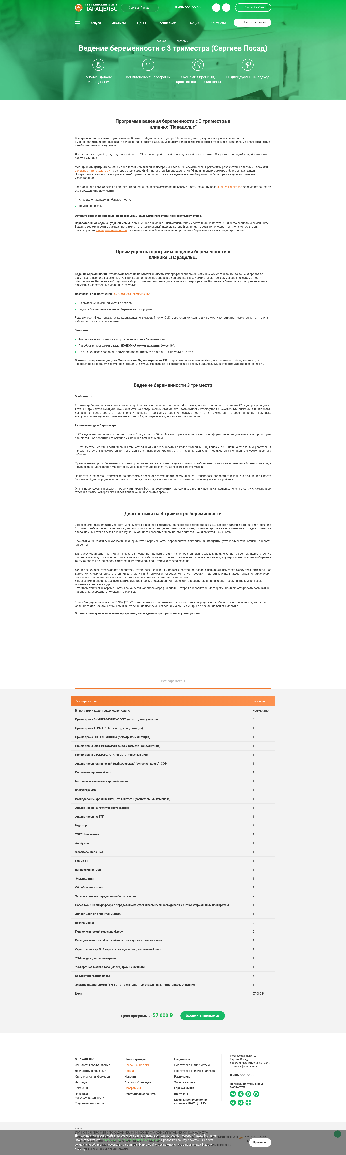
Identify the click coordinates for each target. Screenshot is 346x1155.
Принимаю (260, 1142)
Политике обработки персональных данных (130, 1140)
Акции (194, 23)
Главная (160, 41)
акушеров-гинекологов (111, 230)
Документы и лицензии (90, 1071)
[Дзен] (248, 1103)
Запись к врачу (184, 1082)
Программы (182, 41)
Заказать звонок (255, 22)
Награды (81, 1082)
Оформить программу (202, 1015)
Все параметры (173, 681)
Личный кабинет (255, 7)
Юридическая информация (93, 1076)
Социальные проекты (89, 1103)
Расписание (182, 1076)
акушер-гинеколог (229, 187)
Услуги (96, 23)
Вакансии (81, 1088)
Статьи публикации (138, 1082)
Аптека (129, 1071)
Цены (141, 23)
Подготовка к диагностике (192, 1065)
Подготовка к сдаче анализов (194, 1071)
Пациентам (182, 1059)
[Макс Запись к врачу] (248, 1094)
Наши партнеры (135, 1059)
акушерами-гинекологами (92, 170)
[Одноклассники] (241, 1094)
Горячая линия (184, 1088)
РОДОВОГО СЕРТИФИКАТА (130, 294)
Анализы (119, 23)
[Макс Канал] (256, 1095)
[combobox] (140, 8)
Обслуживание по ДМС (140, 1094)
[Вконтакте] (233, 1094)
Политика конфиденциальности (89, 1095)
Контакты (218, 23)
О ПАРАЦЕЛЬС (84, 1059)
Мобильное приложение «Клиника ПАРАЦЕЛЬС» (191, 1101)
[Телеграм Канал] (241, 1103)
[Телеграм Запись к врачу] (233, 1103)
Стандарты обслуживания (92, 1065)
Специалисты (167, 23)
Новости (130, 1076)
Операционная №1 (137, 1065)
